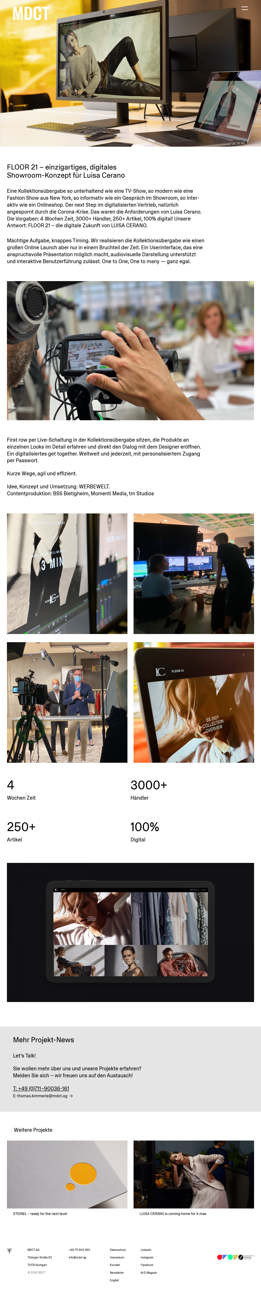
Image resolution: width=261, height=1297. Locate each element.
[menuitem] (125, 1280)
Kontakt (115, 1265)
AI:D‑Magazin (149, 1273)
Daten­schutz (118, 1250)
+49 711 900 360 (79, 1250)
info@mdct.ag (77, 1257)
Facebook (147, 1265)
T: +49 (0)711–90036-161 (41, 1088)
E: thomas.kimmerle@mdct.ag (40, 1096)
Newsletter (117, 1273)
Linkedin (146, 1250)
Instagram (147, 1257)
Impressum (117, 1257)
